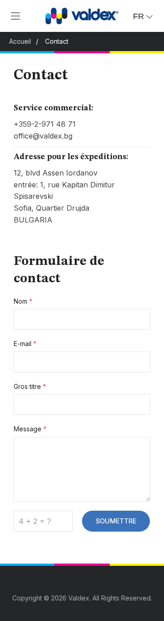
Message (30, 429)
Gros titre (30, 386)
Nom (23, 301)
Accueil (20, 41)
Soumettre (116, 521)
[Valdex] (15, 16)
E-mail (25, 343)
